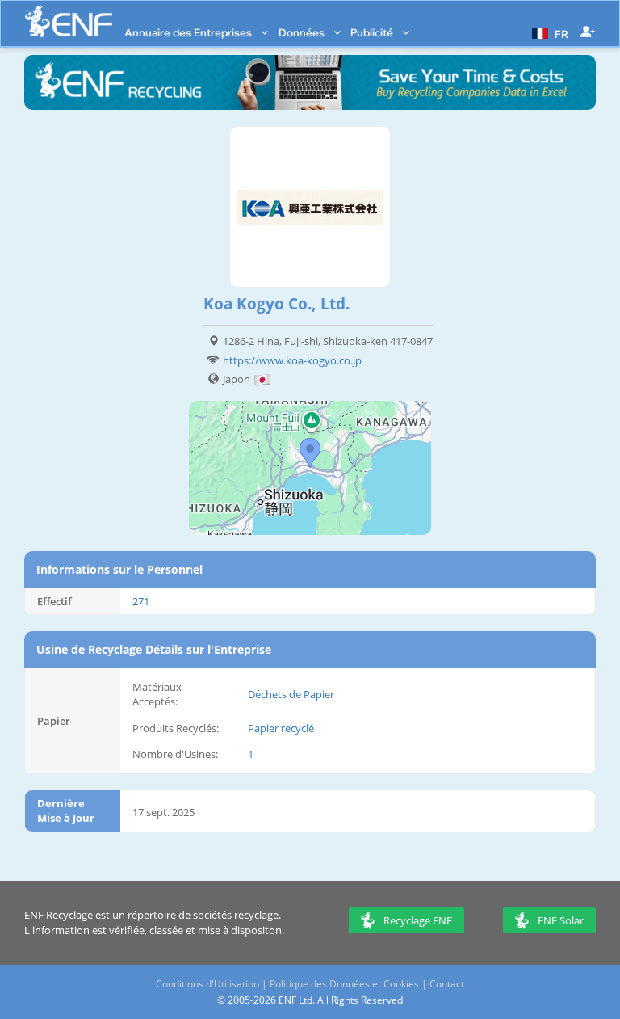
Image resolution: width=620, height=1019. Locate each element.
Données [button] (303, 32)
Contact (446, 984)
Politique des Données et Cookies (344, 984)
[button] (548, 32)
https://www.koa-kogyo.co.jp (292, 360)
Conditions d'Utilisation (207, 984)
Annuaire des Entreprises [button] (189, 32)
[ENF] (68, 21)
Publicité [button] (373, 32)
